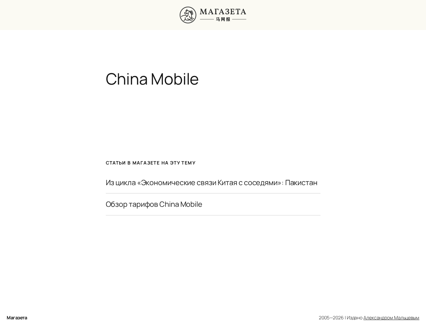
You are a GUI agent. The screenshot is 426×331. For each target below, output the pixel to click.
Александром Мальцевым (391, 317)
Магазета (17, 317)
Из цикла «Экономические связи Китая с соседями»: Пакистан (212, 182)
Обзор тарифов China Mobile (154, 204)
